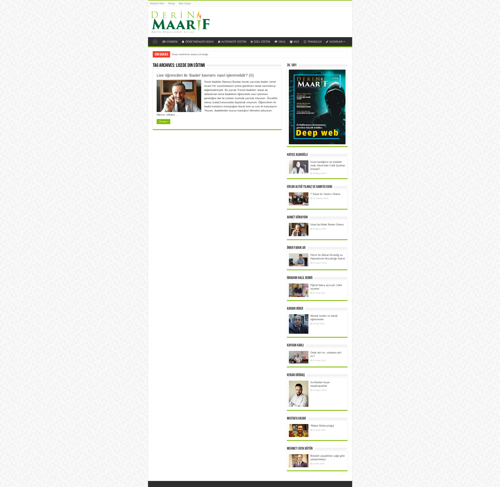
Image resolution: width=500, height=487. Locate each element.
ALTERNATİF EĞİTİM (233, 41)
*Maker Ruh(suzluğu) (322, 425)
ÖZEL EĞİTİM (262, 41)
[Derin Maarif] (180, 21)
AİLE (296, 41)
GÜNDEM (172, 41)
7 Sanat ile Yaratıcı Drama (325, 194)
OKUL (282, 41)
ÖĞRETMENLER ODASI (199, 41)
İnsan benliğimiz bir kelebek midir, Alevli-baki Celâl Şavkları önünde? (327, 165)
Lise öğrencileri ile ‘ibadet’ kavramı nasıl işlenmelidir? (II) (205, 75)
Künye (171, 3)
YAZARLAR (335, 41)
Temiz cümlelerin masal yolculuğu (190, 54)
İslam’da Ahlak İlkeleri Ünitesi (327, 224)
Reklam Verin (157, 3)
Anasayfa (155, 41)
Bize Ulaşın (185, 3)
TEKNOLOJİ (314, 41)
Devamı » (163, 121)
